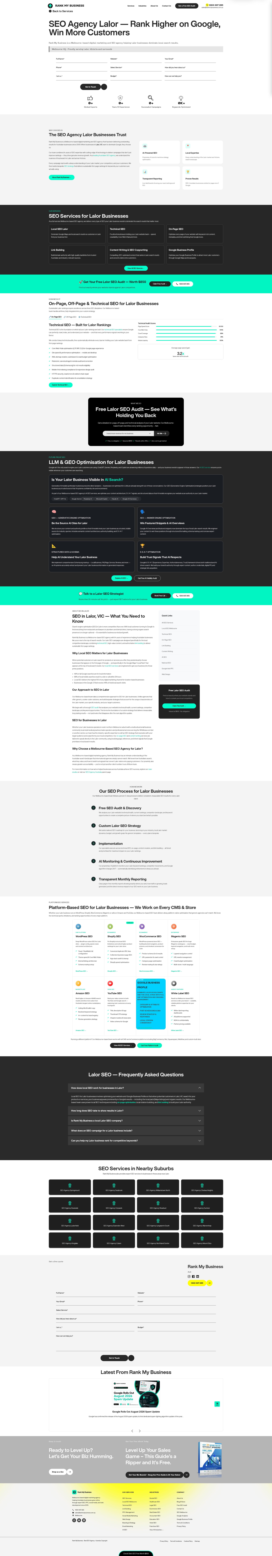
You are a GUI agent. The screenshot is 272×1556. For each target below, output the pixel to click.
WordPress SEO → (82, 971)
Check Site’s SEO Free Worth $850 (136, 1553)
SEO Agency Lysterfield (70, 1226)
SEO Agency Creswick (114, 1208)
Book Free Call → (161, 595)
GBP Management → (145, 1028)
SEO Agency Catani (114, 1243)
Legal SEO (153, 1505)
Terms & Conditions (183, 1522)
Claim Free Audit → (160, 284)
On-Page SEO (166, 640)
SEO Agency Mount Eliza (202, 1243)
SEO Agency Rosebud (158, 1208)
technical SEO (102, 643)
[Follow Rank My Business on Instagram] (74, 1520)
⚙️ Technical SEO (84, 317)
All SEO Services (167, 622)
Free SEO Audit (182, 1505)
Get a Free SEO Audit (186, 6)
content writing (135, 736)
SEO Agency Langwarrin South (158, 1226)
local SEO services (111, 666)
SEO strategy (69, 166)
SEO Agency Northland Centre (158, 1243)
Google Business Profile (184, 1519)
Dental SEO (153, 1498)
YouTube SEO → (113, 1030)
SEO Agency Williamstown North (158, 1190)
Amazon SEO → (81, 1030)
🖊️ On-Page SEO (55, 317)
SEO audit (94, 707)
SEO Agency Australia (94, 772)
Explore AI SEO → (121, 578)
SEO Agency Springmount (70, 1190)
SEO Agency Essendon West (113, 1226)
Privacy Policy (181, 1526)
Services (131, 6)
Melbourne (78, 1515)
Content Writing (167, 651)
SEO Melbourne (182, 1512)
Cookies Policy (188, 1541)
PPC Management (128, 1512)
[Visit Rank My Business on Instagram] (189, 1276)
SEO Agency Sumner (202, 1208)
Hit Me (159, 433)
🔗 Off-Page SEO (70, 317)
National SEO (166, 663)
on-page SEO (121, 736)
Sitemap (197, 1541)
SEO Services (126, 1498)
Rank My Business (77, 1540)
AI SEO (164, 657)
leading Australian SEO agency (104, 155)
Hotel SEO (153, 1522)
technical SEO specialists (113, 329)
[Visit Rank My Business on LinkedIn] (197, 1276)
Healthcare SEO (155, 1501)
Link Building (166, 645)
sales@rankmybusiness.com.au (212, 7)
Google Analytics (182, 1515)
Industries (142, 6)
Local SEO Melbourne (169, 628)
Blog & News (181, 1501)
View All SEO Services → (136, 268)
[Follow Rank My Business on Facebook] (79, 1520)
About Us (154, 6)
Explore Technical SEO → (60, 385)
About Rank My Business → (61, 177)
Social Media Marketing (130, 1515)
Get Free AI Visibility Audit (147, 578)
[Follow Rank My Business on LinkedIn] (84, 1520)
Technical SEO (167, 634)
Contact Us (166, 6)
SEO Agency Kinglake (70, 1243)
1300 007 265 (216, 5)
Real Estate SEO (155, 1512)
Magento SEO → (176, 971)
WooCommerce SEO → (147, 971)
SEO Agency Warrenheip (202, 1226)
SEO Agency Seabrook (114, 1190)
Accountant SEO (155, 1515)
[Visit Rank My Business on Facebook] (193, 1276)
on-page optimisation (126, 1102)
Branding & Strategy (128, 1522)
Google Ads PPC (168, 668)
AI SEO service (205, 467)
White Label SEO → (177, 1030)
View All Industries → (157, 1530)
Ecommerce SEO (155, 1508)
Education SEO (154, 1519)
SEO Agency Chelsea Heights (202, 1190)
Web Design (166, 674)
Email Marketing (127, 1526)
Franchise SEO (154, 1526)
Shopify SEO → (113, 971)
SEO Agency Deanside (70, 1208)
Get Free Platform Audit (149, 1045)
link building (139, 643)
